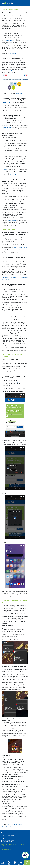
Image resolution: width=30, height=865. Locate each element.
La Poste (18, 70)
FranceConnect (11, 53)
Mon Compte (11, 39)
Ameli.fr (13, 70)
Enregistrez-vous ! (8, 40)
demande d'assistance (18, 349)
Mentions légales (6, 849)
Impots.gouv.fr (6, 70)
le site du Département (20, 247)
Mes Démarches (13, 327)
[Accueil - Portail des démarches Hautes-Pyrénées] (7, 3)
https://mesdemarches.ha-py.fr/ (11, 382)
